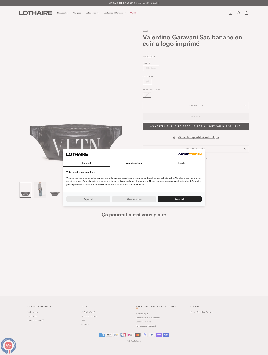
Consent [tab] (86, 163)
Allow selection (134, 199)
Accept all (180, 199)
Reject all (88, 199)
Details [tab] (181, 163)
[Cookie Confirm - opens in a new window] (190, 154)
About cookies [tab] (134, 163)
